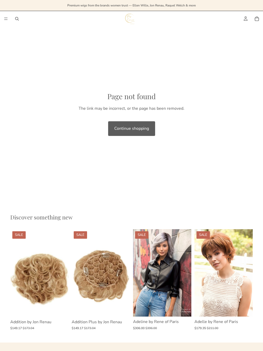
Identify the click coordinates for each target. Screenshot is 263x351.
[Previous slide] (77, 273)
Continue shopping (131, 128)
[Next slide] (124, 273)
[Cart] (256, 18)
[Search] (17, 18)
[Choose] (60, 308)
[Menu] (6, 19)
